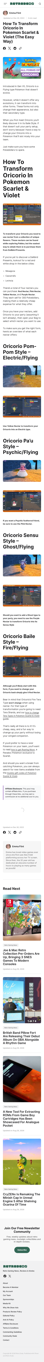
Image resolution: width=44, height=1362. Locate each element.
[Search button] (40, 4)
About (5, 1283)
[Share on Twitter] (9, 48)
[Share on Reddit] (15, 48)
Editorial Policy (9, 1316)
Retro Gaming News (10, 945)
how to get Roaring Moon (23, 749)
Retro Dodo (10, 1356)
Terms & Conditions (11, 1328)
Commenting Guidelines (12, 1332)
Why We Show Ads (10, 1307)
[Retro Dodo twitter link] (9, 1276)
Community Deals (10, 1336)
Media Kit (7, 1303)
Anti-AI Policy (8, 1320)
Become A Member (10, 1287)
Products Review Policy (12, 1312)
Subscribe (22, 1250)
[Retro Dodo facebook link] (5, 1276)
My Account (8, 1291)
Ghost (36, 1353)
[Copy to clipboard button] (20, 48)
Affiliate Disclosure (10, 1324)
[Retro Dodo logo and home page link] (22, 3)
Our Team (7, 1295)
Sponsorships (8, 1299)
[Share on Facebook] (5, 48)
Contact (6, 1340)
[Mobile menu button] (5, 3)
